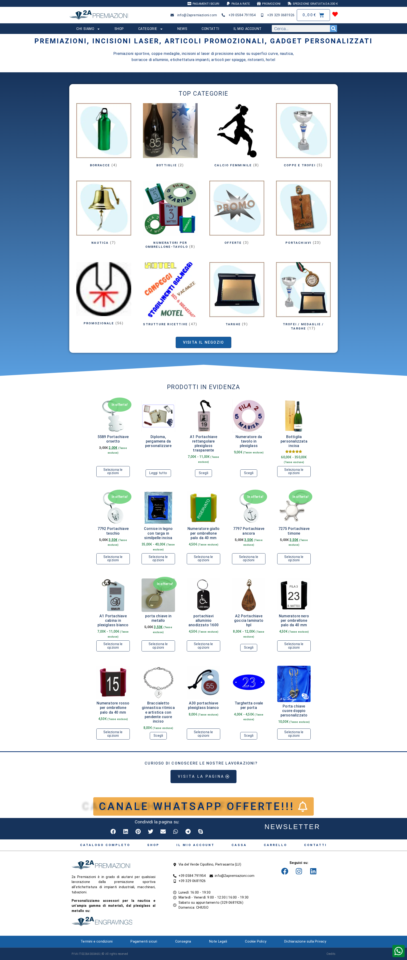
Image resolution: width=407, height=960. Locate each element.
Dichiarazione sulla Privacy (305, 942)
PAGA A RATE (241, 3)
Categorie (147, 29)
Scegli (203, 473)
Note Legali (218, 942)
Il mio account (247, 29)
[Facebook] (285, 871)
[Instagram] (299, 871)
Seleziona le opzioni (112, 471)
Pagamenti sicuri (143, 942)
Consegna (183, 942)
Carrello (275, 845)
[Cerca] (333, 28)
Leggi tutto (158, 473)
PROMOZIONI (271, 3)
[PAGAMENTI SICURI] (189, 3)
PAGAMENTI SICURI (206, 3)
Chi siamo (85, 29)
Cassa (239, 845)
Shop (119, 29)
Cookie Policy (255, 942)
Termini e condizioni (97, 942)
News (182, 29)
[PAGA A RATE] (228, 3)
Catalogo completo (105, 845)
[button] (113, 831)
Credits (330, 954)
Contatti (210, 29)
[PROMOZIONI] (259, 3)
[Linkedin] (313, 871)
